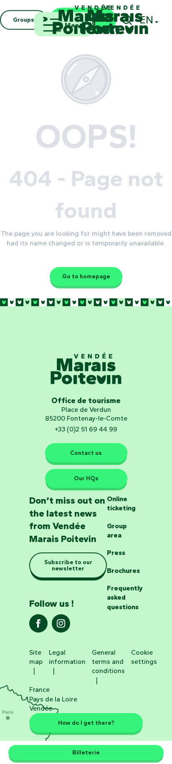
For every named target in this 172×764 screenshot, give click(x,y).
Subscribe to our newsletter (68, 565)
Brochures (123, 571)
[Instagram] (61, 626)
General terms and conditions (108, 661)
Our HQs (86, 478)
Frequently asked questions (125, 597)
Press (116, 553)
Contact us (86, 452)
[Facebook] (38, 626)
